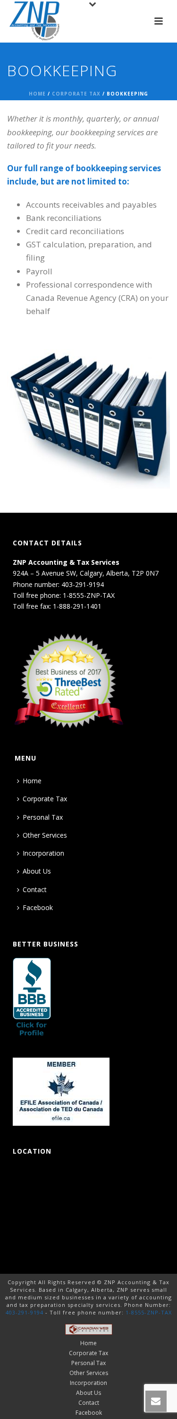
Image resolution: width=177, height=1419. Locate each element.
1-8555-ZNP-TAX (149, 1312)
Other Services (45, 835)
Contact (35, 889)
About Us (37, 871)
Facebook (38, 907)
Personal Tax (43, 817)
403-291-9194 (24, 1312)
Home (37, 93)
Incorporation (43, 853)
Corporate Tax (76, 93)
